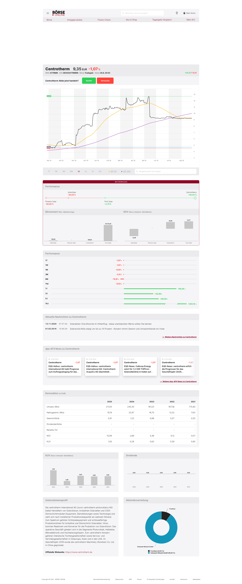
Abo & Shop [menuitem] (131, 19)
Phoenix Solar (50, 201)
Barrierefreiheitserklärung (102, 579)
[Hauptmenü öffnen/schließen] (48, 13)
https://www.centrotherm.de (78, 552)
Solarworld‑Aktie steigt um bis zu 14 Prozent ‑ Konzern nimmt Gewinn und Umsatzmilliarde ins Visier (117, 328)
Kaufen (89, 81)
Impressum (183, 579)
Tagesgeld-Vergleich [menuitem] (162, 19)
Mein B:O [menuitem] (191, 19)
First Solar (108, 201)
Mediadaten (196, 579)
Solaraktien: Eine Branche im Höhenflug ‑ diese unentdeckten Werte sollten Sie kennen (111, 324)
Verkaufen (105, 81)
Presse (139, 579)
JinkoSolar (72, 192)
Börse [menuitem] (49, 20)
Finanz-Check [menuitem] (104, 20)
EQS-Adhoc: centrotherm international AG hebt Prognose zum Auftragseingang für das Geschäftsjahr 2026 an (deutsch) (64, 372)
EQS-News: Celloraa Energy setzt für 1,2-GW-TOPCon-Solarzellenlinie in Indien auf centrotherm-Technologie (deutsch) (137, 372)
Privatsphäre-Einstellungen (155, 579)
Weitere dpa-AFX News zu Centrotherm (179, 381)
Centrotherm (191, 192)
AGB (130, 579)
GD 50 (114, 171)
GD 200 (126, 171)
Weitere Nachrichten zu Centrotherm (180, 337)
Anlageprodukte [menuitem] (74, 20)
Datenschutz (119, 579)
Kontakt (172, 579)
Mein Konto (190, 13)
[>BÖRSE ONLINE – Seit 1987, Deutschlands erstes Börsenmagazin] (59, 13)
